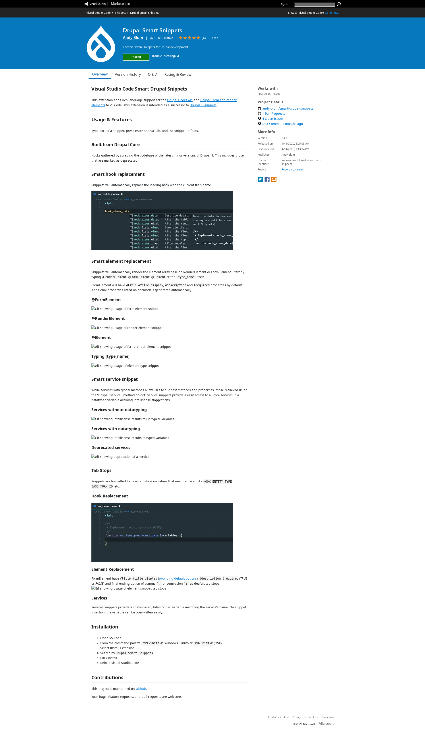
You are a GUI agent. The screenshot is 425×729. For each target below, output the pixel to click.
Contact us (274, 717)
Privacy (296, 717)
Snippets (120, 12)
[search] (338, 4)
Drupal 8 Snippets (203, 105)
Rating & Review (177, 74)
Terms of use (311, 717)
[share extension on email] (274, 180)
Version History (128, 74)
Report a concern (292, 169)
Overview (100, 74)
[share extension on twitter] (260, 180)
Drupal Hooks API (180, 100)
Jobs (286, 717)
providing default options (178, 578)
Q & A (152, 74)
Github (141, 688)
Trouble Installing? (164, 56)
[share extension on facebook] (267, 180)
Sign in (284, 4)
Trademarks (328, 717)
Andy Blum (133, 37)
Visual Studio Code (98, 12)
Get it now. (332, 12)
